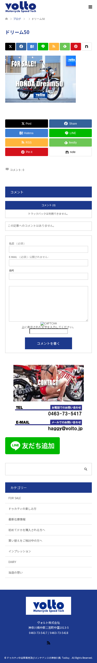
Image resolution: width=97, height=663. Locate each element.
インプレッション (19, 551)
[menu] (90, 7)
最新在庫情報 (16, 519)
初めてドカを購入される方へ (26, 530)
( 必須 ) (16, 243)
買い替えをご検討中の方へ (25, 540)
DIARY (12, 562)
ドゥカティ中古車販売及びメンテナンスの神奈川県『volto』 (39, 657)
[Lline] (43, 46)
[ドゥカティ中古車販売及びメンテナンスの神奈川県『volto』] (20, 7)
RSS (48, 642)
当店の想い (15, 572)
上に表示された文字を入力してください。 (48, 327)
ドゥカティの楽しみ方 (22, 508)
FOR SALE (14, 498)
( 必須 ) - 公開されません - (29, 257)
